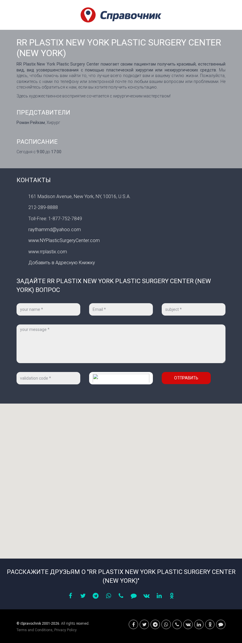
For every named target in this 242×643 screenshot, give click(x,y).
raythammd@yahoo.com (54, 229)
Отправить (186, 378)
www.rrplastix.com (47, 251)
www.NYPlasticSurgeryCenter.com (64, 240)
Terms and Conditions (35, 630)
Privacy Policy (65, 630)
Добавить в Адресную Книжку (61, 262)
